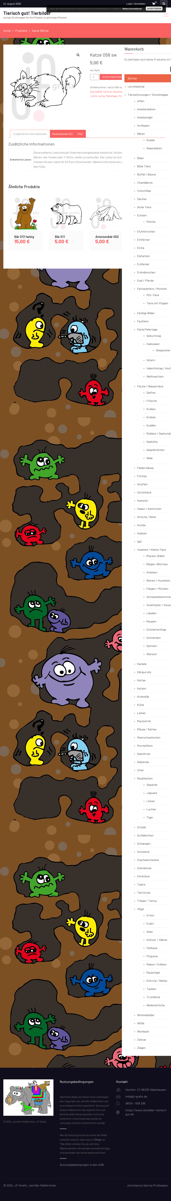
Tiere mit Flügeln (157, 303)
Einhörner (143, 239)
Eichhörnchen (146, 231)
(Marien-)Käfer (155, 556)
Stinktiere (143, 876)
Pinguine (152, 956)
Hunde (141, 525)
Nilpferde (143, 762)
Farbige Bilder (146, 313)
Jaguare (151, 793)
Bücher (132, 78)
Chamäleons (145, 182)
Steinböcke (144, 868)
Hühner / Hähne (156, 940)
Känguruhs (144, 672)
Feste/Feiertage (147, 329)
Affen (140, 101)
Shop (97, 1139)
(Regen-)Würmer (157, 564)
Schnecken (153, 637)
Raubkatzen (145, 778)
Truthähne (153, 997)
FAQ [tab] (80, 134)
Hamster (142, 500)
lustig (101, 95)
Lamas (141, 713)
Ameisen (151, 572)
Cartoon (107, 91)
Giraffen (142, 484)
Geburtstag (153, 335)
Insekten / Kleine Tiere (151, 549)
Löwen (150, 801)
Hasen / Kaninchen (149, 508)
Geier (149, 931)
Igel (139, 541)
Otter (140, 770)
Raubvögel (153, 972)
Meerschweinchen (148, 737)
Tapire (141, 884)
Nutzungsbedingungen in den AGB (82, 1164)
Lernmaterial (136, 86)
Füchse (142, 476)
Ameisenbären (146, 109)
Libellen (151, 613)
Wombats (143, 1031)
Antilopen (143, 125)
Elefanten (143, 256)
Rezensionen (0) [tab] (62, 134)
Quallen (151, 425)
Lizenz (93, 95)
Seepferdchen (155, 450)
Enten (150, 915)
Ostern (150, 360)
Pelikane (151, 948)
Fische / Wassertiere (150, 386)
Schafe (141, 827)
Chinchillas (144, 191)
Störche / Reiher (156, 980)
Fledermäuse (145, 468)
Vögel (140, 909)
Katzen (141, 688)
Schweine (143, 851)
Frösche (151, 401)
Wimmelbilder (146, 1015)
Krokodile (143, 696)
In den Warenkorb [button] (25, 217)
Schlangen (143, 843)
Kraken (151, 409)
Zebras (141, 1039)
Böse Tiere (144, 166)
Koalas (150, 140)
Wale (149, 458)
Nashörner (144, 754)
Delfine (150, 392)
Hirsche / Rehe (146, 517)
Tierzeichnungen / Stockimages (148, 94)
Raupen (151, 621)
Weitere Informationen (132, 8)
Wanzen (151, 654)
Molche (150, 221)
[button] (78, 55)
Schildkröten (145, 835)
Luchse (151, 809)
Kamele (141, 664)
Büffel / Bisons (146, 174)
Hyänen (142, 533)
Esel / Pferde (145, 280)
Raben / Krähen (156, 964)
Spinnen (151, 646)
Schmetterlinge (156, 629)
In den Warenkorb (114, 76)
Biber (140, 158)
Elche (140, 248)
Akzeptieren (154, 8)
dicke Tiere (144, 207)
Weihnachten (154, 376)
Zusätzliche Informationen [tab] (30, 134)
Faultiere (142, 321)
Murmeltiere (145, 745)
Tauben (151, 989)
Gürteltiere (144, 492)
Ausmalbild (96, 91)
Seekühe (152, 441)
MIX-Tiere (152, 295)
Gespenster (163, 350)
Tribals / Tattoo (147, 901)
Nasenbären (154, 148)
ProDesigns (160, 1185)
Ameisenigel (144, 117)
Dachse (141, 199)
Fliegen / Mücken (157, 588)
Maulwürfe (144, 721)
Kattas (141, 680)
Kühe (140, 705)
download (118, 91)
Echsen (142, 215)
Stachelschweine (148, 860)
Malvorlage (111, 95)
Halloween (153, 344)
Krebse (150, 417)
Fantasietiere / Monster (152, 288)
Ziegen (141, 1048)
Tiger (149, 817)
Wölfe (140, 1023)
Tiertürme (143, 892)
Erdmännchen (146, 272)
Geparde (151, 784)
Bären (141, 133)
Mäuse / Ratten (147, 729)
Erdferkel (143, 264)
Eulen (150, 923)
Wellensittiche (155, 1005)
